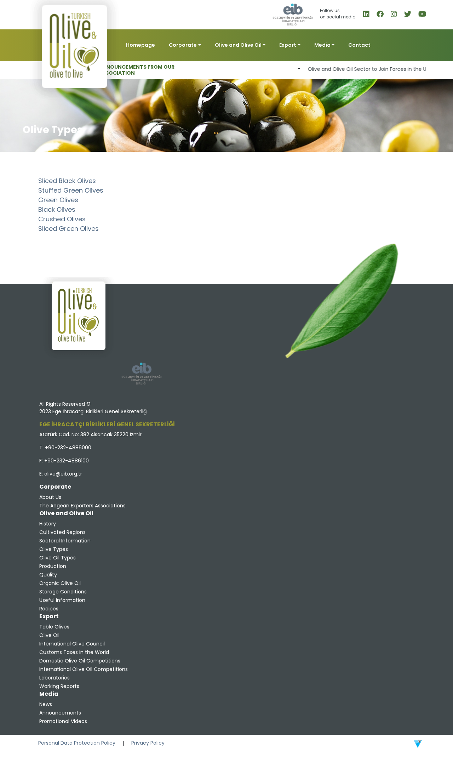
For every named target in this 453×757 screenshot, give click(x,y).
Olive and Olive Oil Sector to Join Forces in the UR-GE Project (371, 69)
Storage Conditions (63, 591)
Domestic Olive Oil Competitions (79, 660)
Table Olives (54, 626)
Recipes (48, 608)
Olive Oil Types (57, 557)
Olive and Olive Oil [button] (238, 45)
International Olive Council (72, 643)
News (45, 704)
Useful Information (62, 600)
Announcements (60, 712)
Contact (359, 45)
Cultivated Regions (62, 532)
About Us (50, 497)
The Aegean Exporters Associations (82, 505)
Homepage (140, 45)
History (47, 523)
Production (52, 566)
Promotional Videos (63, 721)
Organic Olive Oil (60, 583)
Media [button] (322, 45)
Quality (48, 574)
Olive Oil (49, 635)
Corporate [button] (183, 45)
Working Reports (59, 686)
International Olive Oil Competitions (83, 669)
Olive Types (53, 549)
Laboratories (54, 677)
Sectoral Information (65, 540)
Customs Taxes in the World (74, 652)
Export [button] (287, 45)
